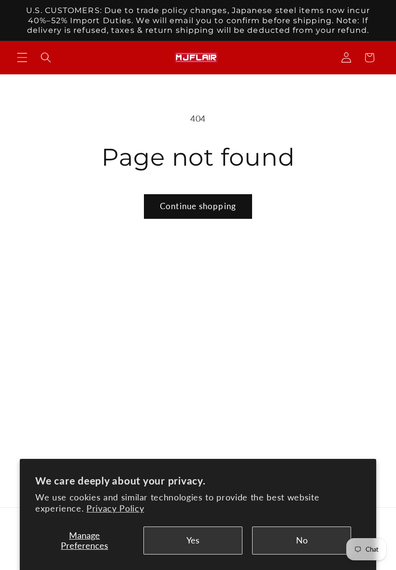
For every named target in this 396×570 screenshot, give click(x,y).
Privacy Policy (115, 508)
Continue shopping (198, 206)
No (302, 540)
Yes (192, 540)
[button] (22, 57)
